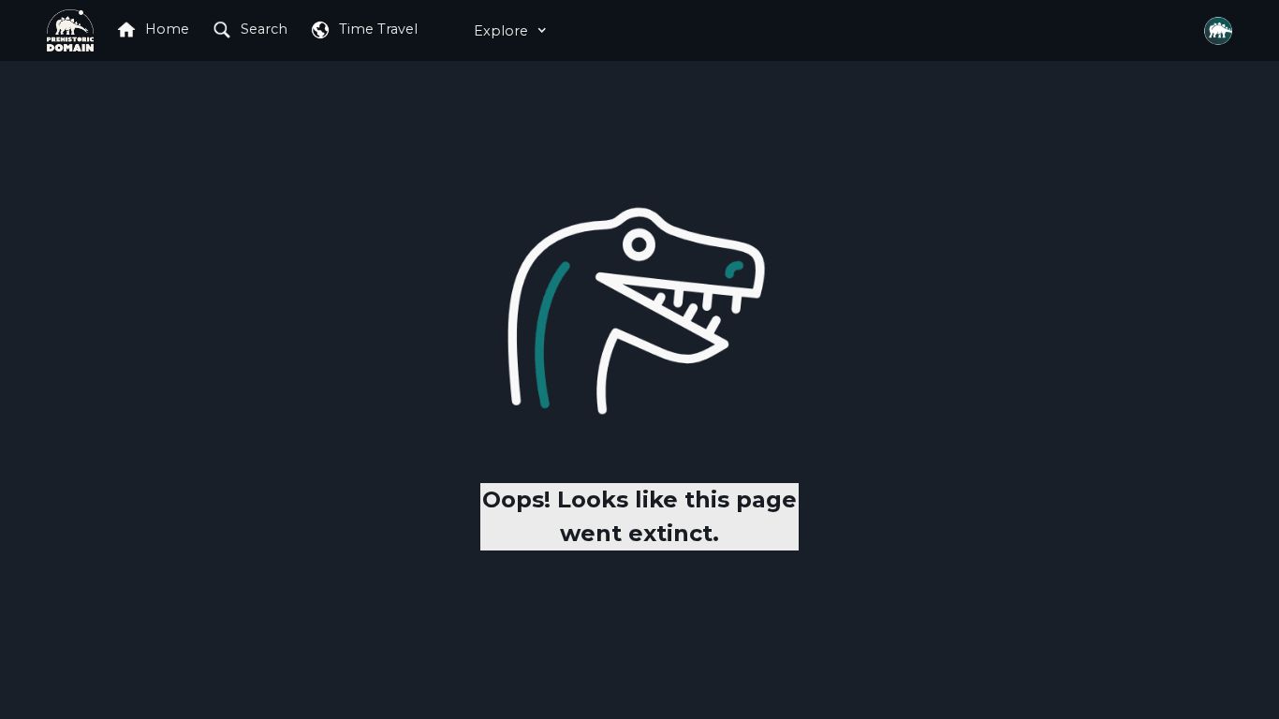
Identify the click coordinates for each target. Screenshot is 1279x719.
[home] (70, 30)
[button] (505, 30)
